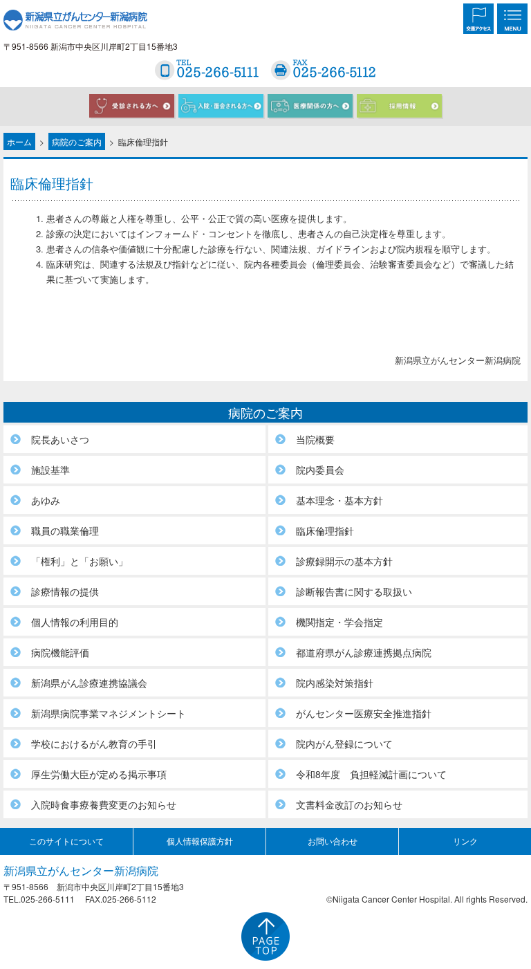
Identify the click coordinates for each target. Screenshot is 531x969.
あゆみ (45, 500)
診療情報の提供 (65, 591)
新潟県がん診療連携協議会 (89, 683)
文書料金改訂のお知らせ (349, 804)
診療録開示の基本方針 (344, 561)
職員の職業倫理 (65, 530)
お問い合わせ (332, 841)
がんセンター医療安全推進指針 (363, 713)
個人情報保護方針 (200, 841)
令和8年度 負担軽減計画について (371, 774)
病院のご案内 (77, 141)
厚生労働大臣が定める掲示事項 (99, 774)
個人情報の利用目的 (74, 622)
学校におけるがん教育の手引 (94, 743)
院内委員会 (320, 470)
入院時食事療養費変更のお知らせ (103, 804)
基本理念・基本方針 (339, 500)
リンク (465, 841)
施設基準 (50, 470)
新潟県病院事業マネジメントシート (108, 713)
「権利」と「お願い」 (79, 561)
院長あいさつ (60, 439)
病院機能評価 (60, 652)
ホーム (19, 141)
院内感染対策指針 (334, 683)
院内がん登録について (344, 743)
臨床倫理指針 (325, 530)
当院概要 (315, 439)
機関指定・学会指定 (339, 622)
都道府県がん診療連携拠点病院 (363, 652)
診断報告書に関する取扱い (354, 591)
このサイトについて (66, 841)
